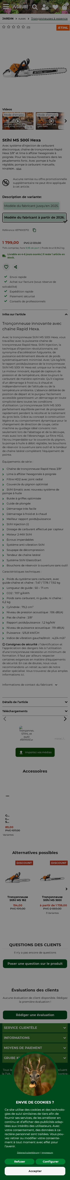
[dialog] (35, 590)
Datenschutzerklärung (28, 1152)
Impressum (47, 1152)
